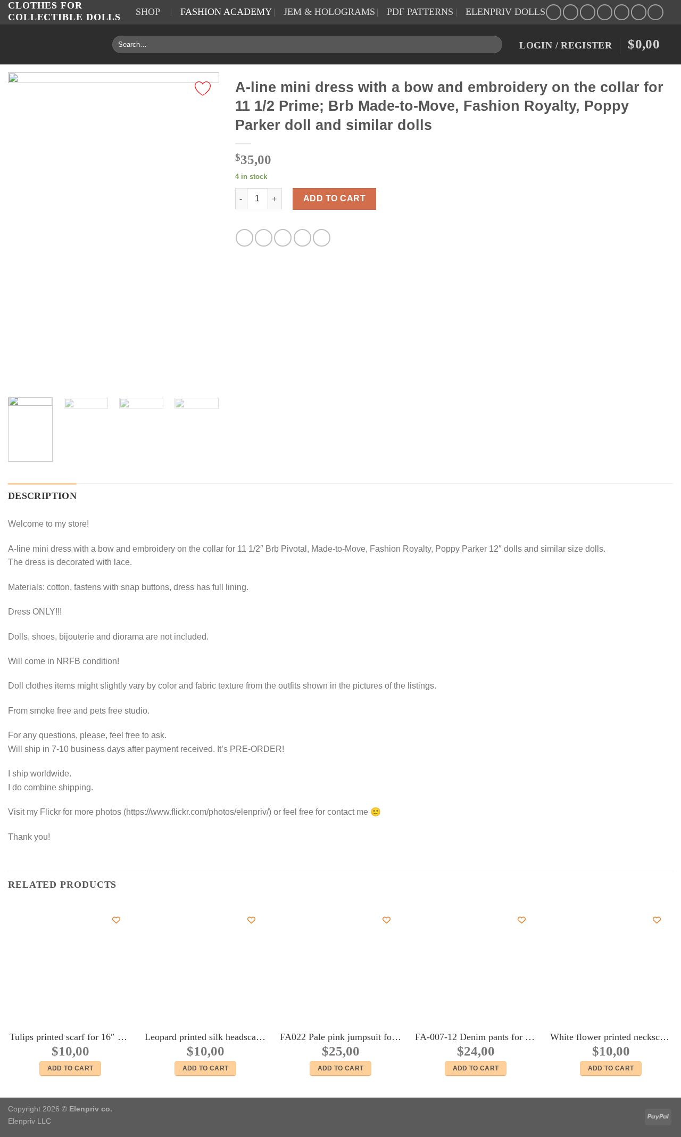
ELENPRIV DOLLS (505, 11)
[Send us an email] (587, 12)
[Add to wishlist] (203, 89)
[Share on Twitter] (263, 238)
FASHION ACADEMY (226, 11)
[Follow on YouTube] (621, 12)
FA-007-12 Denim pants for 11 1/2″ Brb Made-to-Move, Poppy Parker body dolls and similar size (475, 1037)
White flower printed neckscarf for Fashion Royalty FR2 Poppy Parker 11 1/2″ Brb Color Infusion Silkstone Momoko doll (610, 1037)
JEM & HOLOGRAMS (329, 11)
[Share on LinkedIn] (321, 238)
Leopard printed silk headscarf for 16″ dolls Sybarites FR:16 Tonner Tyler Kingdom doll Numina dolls (205, 1037)
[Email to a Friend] (283, 238)
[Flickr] (638, 12)
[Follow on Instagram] (570, 12)
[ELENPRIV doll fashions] (52, 44)
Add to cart (334, 198)
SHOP (148, 11)
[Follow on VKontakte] (655, 12)
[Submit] (492, 44)
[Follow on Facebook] (553, 12)
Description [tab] (42, 495)
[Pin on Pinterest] (302, 238)
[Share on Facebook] (244, 238)
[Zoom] (22, 376)
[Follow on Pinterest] (604, 12)
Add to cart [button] (70, 1068)
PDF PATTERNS (420, 11)
